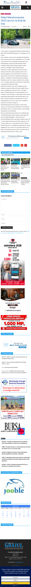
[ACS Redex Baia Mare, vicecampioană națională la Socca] (15, 175)
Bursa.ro (3, 438)
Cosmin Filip (6, 26)
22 (24, 515)
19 (11, 515)
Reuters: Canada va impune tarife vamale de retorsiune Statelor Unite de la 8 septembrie (14, 442)
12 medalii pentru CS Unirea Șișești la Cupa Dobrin (25, 167)
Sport (2, 13)
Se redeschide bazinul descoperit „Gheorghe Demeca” (15, 167)
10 (2, 514)
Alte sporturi (7, 13)
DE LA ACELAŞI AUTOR (8, 155)
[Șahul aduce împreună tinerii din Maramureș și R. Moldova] (5, 161)
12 (11, 514)
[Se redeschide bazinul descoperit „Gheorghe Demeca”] (15, 161)
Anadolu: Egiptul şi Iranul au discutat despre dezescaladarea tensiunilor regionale (14, 453)
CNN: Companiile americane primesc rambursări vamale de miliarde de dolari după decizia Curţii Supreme (16, 459)
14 (19, 514)
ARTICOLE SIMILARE (7, 152)
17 (2, 515)
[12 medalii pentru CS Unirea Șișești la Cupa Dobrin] (25, 161)
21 (19, 515)
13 (15, 514)
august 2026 (15, 506)
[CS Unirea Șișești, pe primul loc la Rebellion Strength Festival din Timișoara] (25, 175)
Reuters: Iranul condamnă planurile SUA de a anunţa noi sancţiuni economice (15, 465)
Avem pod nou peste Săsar (11, 367)
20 (15, 515)
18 (7, 515)
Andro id (4, 357)
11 (7, 514)
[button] (28, 7)
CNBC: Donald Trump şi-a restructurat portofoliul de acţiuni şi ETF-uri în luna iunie (16, 447)
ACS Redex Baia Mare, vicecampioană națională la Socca (15, 181)
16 (28, 514)
